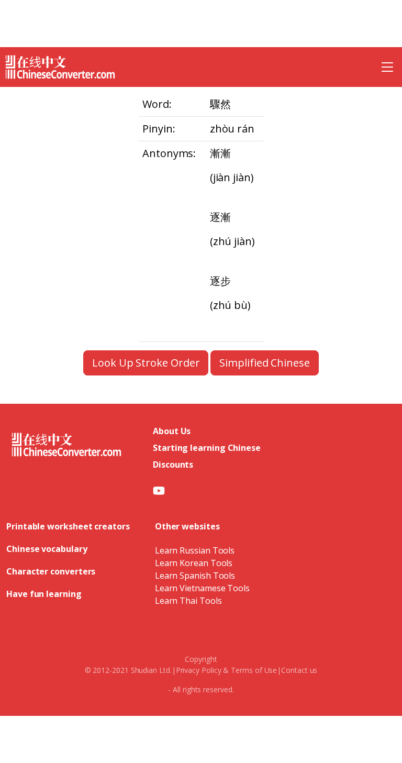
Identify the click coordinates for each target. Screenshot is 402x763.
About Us (172, 431)
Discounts (173, 464)
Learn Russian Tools (194, 550)
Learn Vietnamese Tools (202, 588)
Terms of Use (254, 670)
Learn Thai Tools (188, 600)
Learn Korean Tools (194, 563)
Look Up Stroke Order (145, 363)
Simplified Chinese (264, 363)
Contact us (299, 670)
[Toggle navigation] (387, 67)
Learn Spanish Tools (195, 575)
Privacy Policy (198, 670)
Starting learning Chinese (207, 448)
